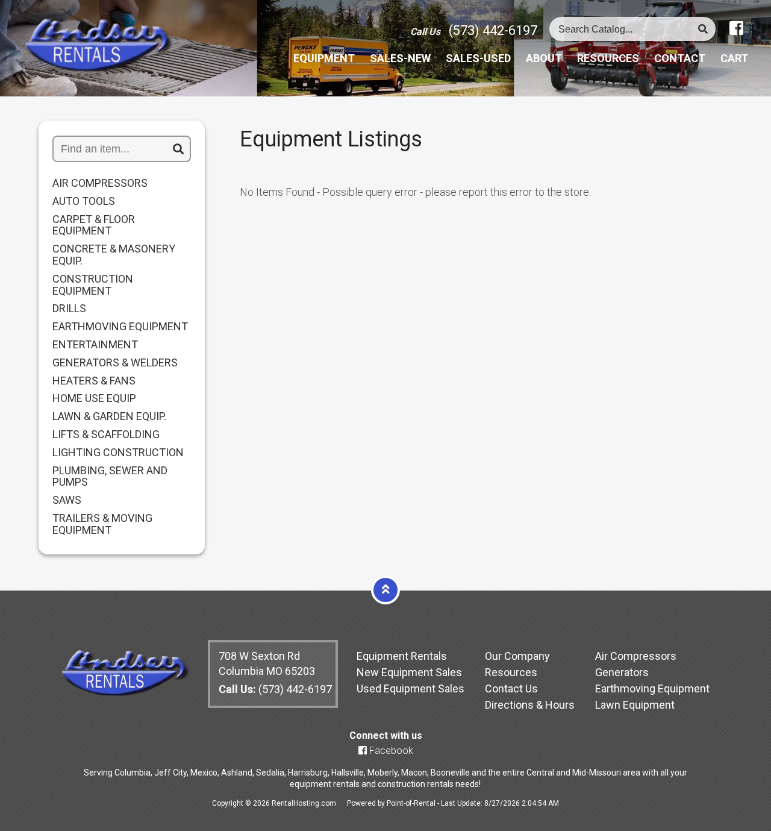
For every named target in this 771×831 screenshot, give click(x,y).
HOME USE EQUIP (94, 398)
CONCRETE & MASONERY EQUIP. (113, 255)
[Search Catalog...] (703, 29)
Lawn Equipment (635, 704)
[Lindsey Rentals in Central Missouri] (98, 46)
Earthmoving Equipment (652, 688)
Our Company (517, 656)
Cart (734, 58)
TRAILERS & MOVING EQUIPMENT (102, 524)
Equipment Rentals (402, 656)
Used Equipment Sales (410, 688)
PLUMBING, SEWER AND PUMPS (109, 477)
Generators (622, 672)
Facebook (390, 750)
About (544, 58)
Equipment (324, 58)
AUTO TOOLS (83, 201)
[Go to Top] (385, 589)
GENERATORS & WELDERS (115, 363)
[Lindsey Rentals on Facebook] (736, 28)
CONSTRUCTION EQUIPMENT (92, 285)
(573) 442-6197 (493, 30)
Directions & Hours (530, 704)
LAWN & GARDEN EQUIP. (109, 416)
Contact (679, 58)
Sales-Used (478, 58)
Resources (608, 58)
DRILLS (69, 309)
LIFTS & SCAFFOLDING (106, 434)
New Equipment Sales (409, 672)
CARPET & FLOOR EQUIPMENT (93, 225)
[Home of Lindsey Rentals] (125, 692)
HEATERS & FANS (94, 381)
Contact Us (511, 688)
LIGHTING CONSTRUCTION (118, 453)
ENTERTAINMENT (95, 345)
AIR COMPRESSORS (100, 183)
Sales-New (400, 58)
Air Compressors (635, 656)
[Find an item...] (178, 149)
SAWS (66, 500)
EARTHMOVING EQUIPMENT (120, 327)
